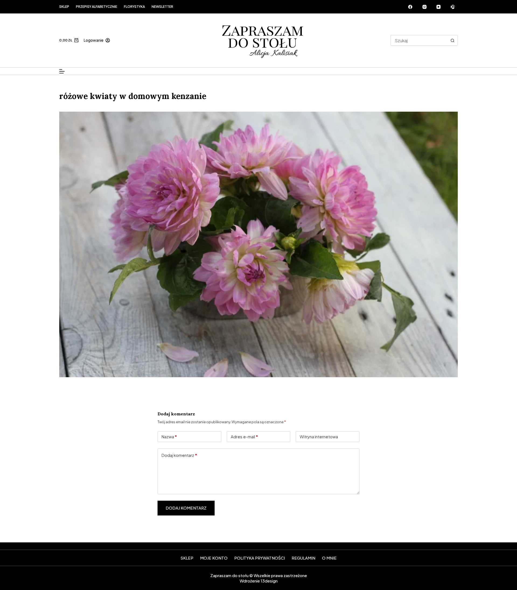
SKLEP (186, 557)
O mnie (329, 557)
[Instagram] (425, 7)
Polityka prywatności (259, 557)
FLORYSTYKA (134, 7)
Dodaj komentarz (179, 455)
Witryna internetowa (319, 436)
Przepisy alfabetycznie (96, 7)
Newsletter (162, 7)
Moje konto (214, 557)
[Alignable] (453, 7)
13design (269, 580)
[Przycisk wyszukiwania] (452, 40)
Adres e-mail (244, 436)
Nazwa (169, 436)
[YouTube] (439, 7)
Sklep (64, 7)
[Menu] (62, 71)
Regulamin (303, 557)
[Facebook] (410, 7)
